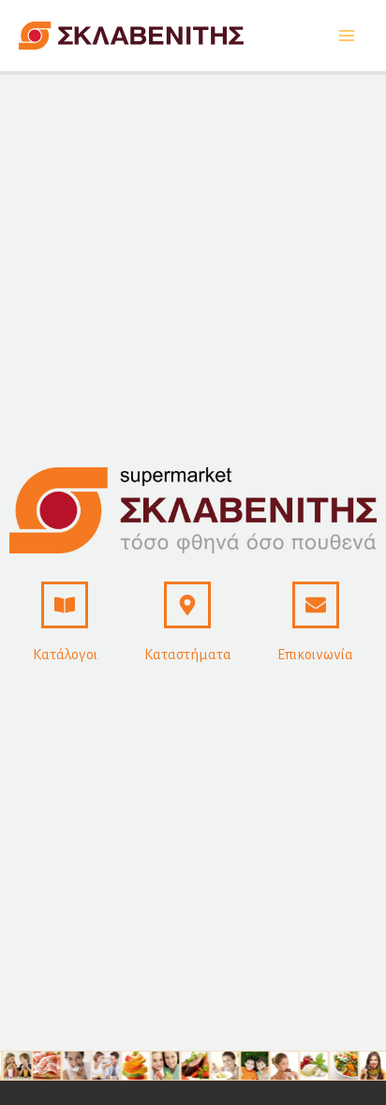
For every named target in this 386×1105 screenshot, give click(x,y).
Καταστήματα (187, 654)
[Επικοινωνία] (315, 605)
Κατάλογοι (65, 654)
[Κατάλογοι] (64, 605)
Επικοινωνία (315, 654)
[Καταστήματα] (187, 605)
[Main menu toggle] (346, 36)
